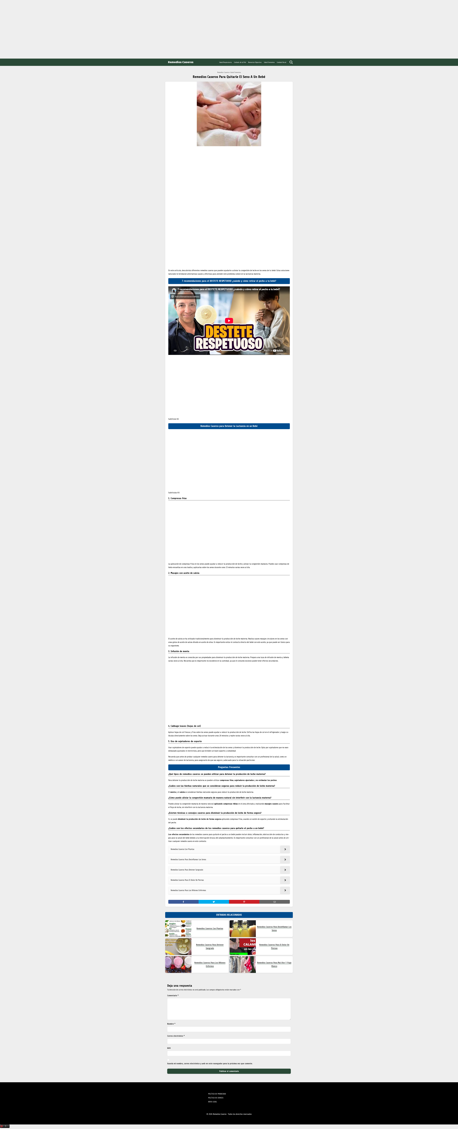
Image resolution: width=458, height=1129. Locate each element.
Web (169, 1048)
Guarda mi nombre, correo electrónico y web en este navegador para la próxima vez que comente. (210, 1063)
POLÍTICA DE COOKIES (215, 1098)
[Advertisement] (19, 28)
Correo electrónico (176, 1036)
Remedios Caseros (180, 62)
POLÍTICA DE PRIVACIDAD (217, 1094)
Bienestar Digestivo (255, 62)
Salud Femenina (269, 62)
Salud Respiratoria (225, 62)
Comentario (173, 995)
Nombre (171, 1024)
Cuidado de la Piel (240, 62)
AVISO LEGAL (212, 1102)
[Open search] (291, 62)
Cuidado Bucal (281, 62)
